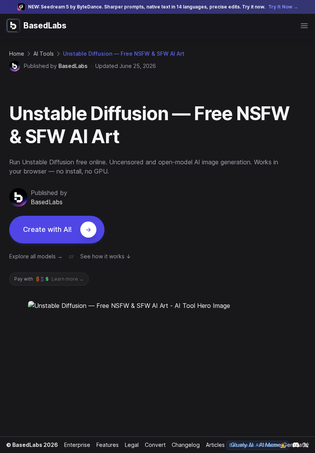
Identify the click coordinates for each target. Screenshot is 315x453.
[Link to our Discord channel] (296, 445)
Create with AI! (47, 229)
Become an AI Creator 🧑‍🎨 (257, 445)
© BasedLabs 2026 (32, 444)
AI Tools (43, 53)
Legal (132, 444)
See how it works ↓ (105, 256)
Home (16, 53)
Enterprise (77, 444)
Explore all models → (36, 256)
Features (107, 444)
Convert (155, 444)
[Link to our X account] (306, 445)
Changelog (186, 444)
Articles (215, 444)
